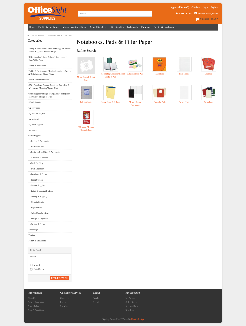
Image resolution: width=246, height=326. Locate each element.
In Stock (37, 265)
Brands (96, 298)
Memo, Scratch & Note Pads (86, 78)
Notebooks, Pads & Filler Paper (60, 35)
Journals (208, 74)
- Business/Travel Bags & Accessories (44, 152)
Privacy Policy (33, 306)
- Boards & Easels (36, 146)
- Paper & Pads (35, 207)
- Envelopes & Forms (37, 174)
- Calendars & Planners (38, 158)
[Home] (28, 35)
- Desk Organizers (36, 169)
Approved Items (132, 306)
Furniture (145, 27)
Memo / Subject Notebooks (135, 103)
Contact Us (64, 298)
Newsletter (130, 310)
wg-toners (32, 130)
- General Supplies (36, 185)
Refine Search (59, 278)
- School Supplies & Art (38, 213)
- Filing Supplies (35, 180)
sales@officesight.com (208, 13)
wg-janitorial (33, 119)
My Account (130, 298)
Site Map (63, 306)
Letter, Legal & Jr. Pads (110, 102)
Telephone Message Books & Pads (86, 128)
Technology (132, 27)
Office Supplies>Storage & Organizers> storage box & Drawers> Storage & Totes (49, 95)
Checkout (195, 7)
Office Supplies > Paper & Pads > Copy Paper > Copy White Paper (47, 58)
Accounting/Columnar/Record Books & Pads (110, 75)
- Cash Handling (35, 163)
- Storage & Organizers (38, 218)
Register (214, 7)
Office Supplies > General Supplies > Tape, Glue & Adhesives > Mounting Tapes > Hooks (48, 86)
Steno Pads (208, 102)
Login (205, 7)
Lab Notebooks (86, 102)
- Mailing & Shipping (37, 196)
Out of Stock (39, 269)
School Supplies (97, 27)
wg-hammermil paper (36, 113)
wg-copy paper (34, 108)
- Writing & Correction (38, 224)
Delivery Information (36, 302)
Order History (131, 302)
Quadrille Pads (160, 102)
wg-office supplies (35, 124)
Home (32, 27)
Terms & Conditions (36, 310)
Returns (63, 302)
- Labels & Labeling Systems (40, 191)
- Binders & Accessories (38, 141)
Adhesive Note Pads (135, 74)
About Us (31, 298)
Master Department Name (75, 27)
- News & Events (36, 202)
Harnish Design (137, 319)
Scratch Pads (184, 102)
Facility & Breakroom (48, 27)
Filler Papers (184, 74)
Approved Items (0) (179, 7)
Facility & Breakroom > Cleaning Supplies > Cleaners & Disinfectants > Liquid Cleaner (49, 72)
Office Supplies (116, 27)
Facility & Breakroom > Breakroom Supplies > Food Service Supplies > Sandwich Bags (49, 50)
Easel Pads (159, 74)
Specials (96, 302)
